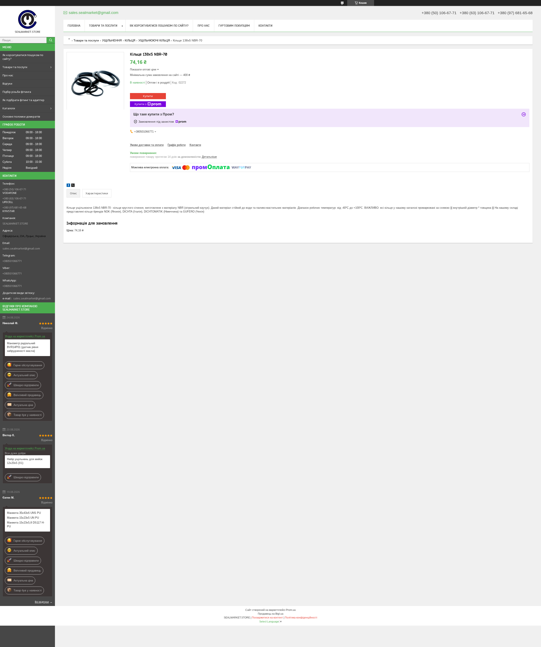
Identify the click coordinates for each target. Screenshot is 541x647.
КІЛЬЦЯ (130, 40)
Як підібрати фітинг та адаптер (23, 100)
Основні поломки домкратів (21, 116)
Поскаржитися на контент (267, 617)
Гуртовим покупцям (234, 25)
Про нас (8, 75)
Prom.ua (291, 610)
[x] (73, 186)
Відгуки (7, 83)
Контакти (265, 25)
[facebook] (68, 186)
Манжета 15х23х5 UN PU (23, 517)
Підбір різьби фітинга (17, 92)
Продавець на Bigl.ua (270, 613)
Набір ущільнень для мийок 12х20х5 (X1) (24, 461)
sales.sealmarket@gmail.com (21, 248)
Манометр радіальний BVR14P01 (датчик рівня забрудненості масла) (22, 347)
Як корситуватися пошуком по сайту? (23, 57)
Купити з (140, 104)
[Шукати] (50, 40)
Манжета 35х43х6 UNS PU (24, 512)
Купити (148, 96)
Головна (74, 25)
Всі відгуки (42, 602)
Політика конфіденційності (301, 617)
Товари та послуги (15, 67)
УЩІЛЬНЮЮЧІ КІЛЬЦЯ (154, 40)
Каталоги (9, 108)
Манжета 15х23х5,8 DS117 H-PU (25, 524)
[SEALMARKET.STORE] (27, 19)
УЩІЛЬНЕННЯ (112, 40)
